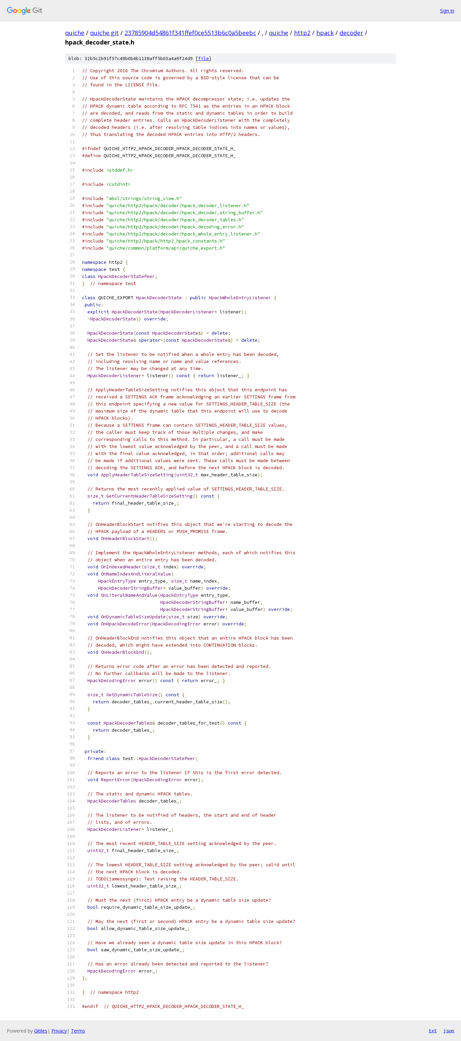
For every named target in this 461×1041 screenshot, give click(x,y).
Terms (78, 1031)
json (448, 1031)
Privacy (59, 1031)
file (203, 58)
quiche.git (104, 33)
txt (433, 1031)
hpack (325, 33)
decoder (351, 33)
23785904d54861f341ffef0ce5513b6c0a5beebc (190, 33)
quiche (74, 33)
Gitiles (40, 1031)
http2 (302, 33)
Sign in (447, 10)
